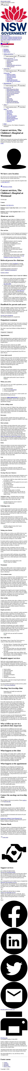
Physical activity (10, 94)
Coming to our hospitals (12, 59)
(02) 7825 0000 (7, 283)
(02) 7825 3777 (5, 182)
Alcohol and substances (12, 101)
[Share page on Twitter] (14, 981)
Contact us (9, 121)
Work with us (10, 112)
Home (5, 123)
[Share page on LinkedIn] (14, 954)
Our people (9, 110)
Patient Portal (13, 389)
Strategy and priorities (12, 116)
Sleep (8, 97)
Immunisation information (13, 90)
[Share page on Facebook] (14, 927)
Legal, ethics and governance (13, 81)
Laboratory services (11, 77)
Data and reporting (11, 117)
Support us (9, 113)
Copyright (6, 1064)
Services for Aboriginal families (8, 872)
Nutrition (9, 95)
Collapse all (9, 332)
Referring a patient (11, 74)
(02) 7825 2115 (20, 290)
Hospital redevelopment (12, 118)
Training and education (12, 79)
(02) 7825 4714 (10, 205)
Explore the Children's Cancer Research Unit (11, 818)
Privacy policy (7, 1066)
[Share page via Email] (14, 1008)
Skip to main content (5, 1)
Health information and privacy (14, 65)
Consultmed (15, 263)
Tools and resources (11, 75)
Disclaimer (6, 1065)
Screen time (9, 98)
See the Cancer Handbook (7, 315)
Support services (10, 66)
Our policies (9, 78)
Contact (5, 1062)
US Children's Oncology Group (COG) (14, 256)
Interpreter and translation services (9, 882)
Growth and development (13, 93)
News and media (10, 120)
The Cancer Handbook (9, 685)
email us (24, 800)
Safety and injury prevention (13, 91)
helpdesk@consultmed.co (11, 270)
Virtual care (9, 63)
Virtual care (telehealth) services (8, 892)
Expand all (3, 332)
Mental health (10, 100)
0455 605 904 (7, 801)
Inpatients (9, 62)
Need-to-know (10, 61)
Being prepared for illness (13, 89)
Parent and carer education (13, 102)
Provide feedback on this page (8, 1009)
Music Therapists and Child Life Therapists (11, 436)
